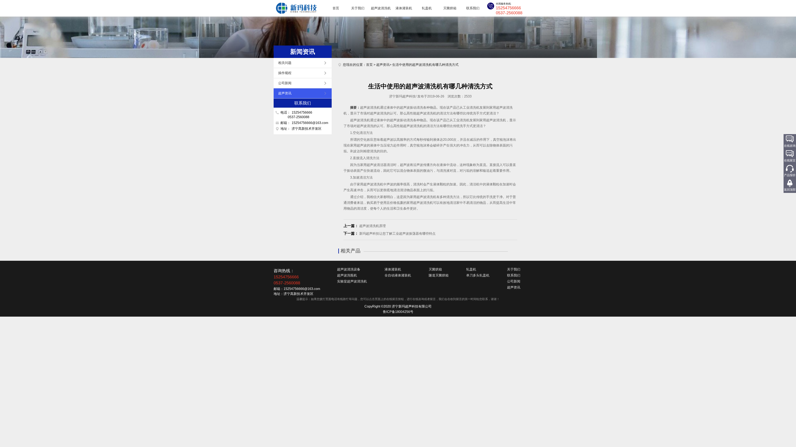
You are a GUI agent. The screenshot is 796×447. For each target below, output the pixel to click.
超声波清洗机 (294, 8)
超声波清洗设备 (348, 269)
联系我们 (472, 8)
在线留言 (790, 160)
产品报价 (790, 175)
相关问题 (284, 63)
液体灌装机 (404, 8)
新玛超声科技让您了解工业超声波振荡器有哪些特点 (397, 233)
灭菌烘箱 (449, 8)
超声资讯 (284, 93)
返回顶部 (790, 189)
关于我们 (357, 8)
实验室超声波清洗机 (352, 281)
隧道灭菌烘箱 (439, 275)
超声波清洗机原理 (372, 226)
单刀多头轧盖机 (477, 275)
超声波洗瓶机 (347, 275)
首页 (335, 8)
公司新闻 (284, 83)
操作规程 (284, 73)
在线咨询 (790, 145)
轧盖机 (427, 8)
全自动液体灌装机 (398, 275)
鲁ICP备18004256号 (398, 312)
